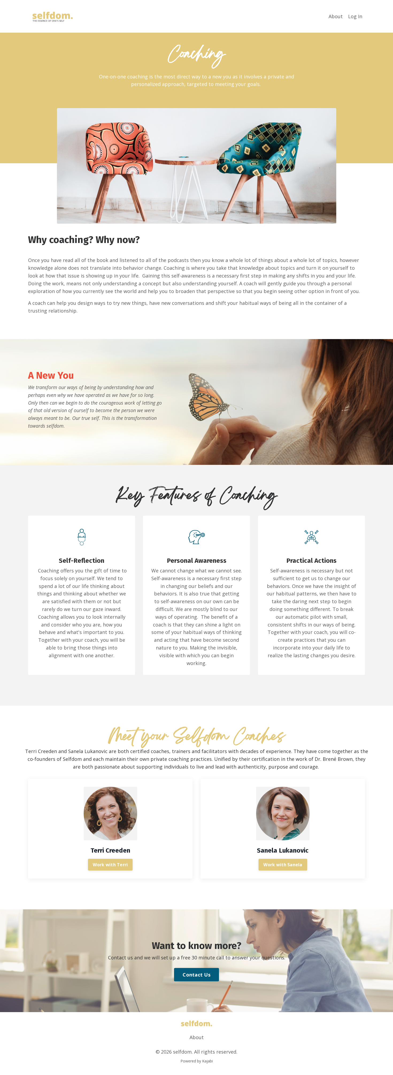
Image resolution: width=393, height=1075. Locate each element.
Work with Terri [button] (110, 865)
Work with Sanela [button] (282, 865)
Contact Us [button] (196, 974)
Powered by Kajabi (196, 1060)
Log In (355, 16)
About (336, 16)
